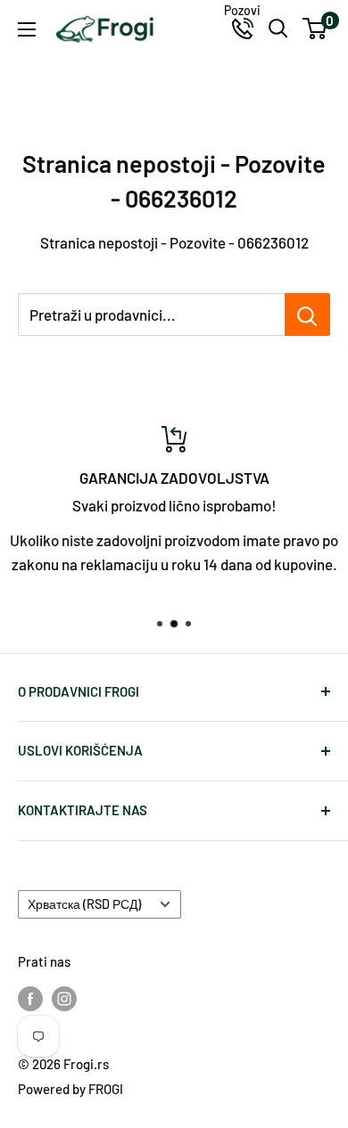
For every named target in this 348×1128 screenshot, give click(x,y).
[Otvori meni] (27, 29)
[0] (315, 28)
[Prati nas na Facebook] (30, 998)
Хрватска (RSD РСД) (84, 903)
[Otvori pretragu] (278, 28)
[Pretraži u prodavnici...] (307, 314)
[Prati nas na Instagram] (64, 998)
